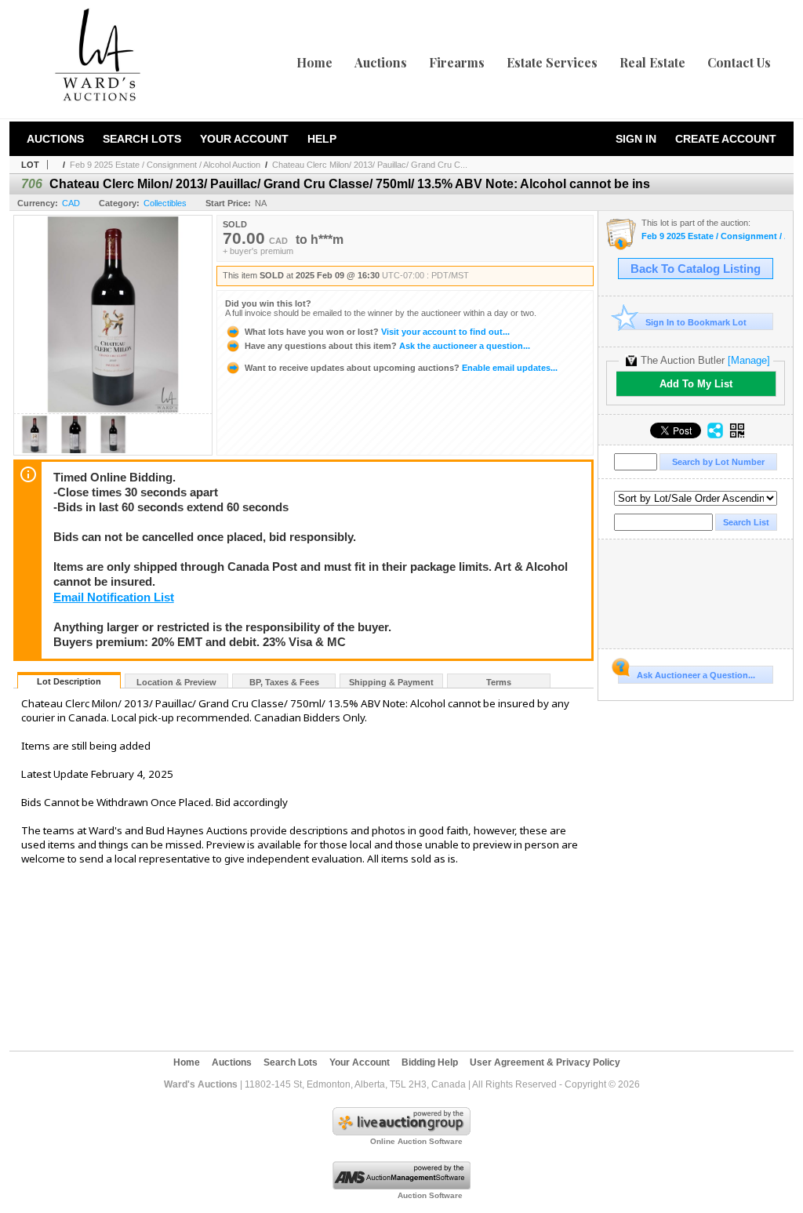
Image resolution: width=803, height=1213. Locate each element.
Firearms (457, 62)
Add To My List (695, 384)
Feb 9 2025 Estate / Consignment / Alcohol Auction (165, 164)
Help (321, 139)
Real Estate (652, 62)
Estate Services (552, 62)
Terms (498, 682)
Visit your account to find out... (377, 331)
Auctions (380, 62)
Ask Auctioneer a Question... (696, 675)
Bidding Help (430, 1062)
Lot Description (69, 681)
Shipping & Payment (391, 682)
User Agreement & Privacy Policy (545, 1062)
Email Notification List (113, 597)
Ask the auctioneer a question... (387, 345)
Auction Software (430, 1195)
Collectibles (165, 203)
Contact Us (739, 62)
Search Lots (142, 139)
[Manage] (749, 360)
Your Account (244, 139)
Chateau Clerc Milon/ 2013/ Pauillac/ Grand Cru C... (369, 164)
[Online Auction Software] (401, 1132)
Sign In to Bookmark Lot (696, 322)
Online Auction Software (416, 1141)
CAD (71, 203)
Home (314, 62)
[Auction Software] (401, 1186)
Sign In (636, 139)
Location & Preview (176, 682)
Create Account (725, 139)
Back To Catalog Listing (695, 269)
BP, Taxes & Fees (284, 682)
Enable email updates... (401, 367)
